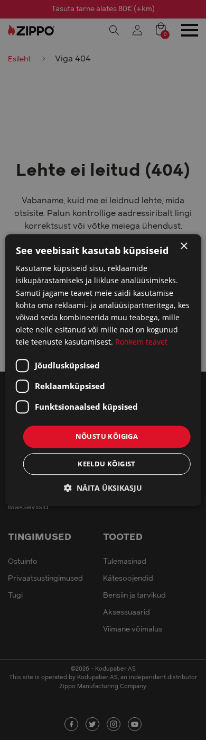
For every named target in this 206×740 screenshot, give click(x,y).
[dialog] (103, 370)
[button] (103, 488)
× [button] (184, 246)
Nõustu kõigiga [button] (107, 436)
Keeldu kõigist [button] (107, 463)
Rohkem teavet (141, 342)
